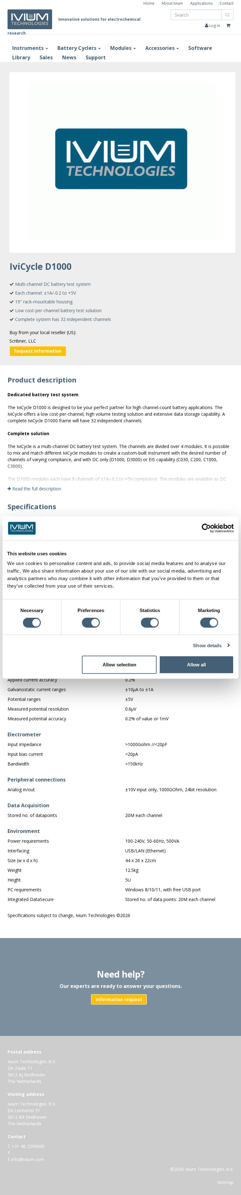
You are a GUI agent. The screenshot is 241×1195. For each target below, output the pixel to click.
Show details (207, 645)
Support (96, 57)
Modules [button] (121, 48)
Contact (226, 3)
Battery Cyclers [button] (77, 48)
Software (200, 48)
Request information (38, 351)
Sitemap (225, 1182)
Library (21, 57)
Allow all (196, 664)
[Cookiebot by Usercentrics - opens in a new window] (206, 528)
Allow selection (119, 664)
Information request (119, 999)
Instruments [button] (28, 48)
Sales (46, 57)
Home (148, 3)
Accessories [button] (160, 48)
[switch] (92, 624)
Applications (201, 3)
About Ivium (172, 3)
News (69, 57)
